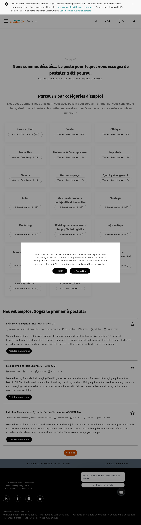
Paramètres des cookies (93, 263)
